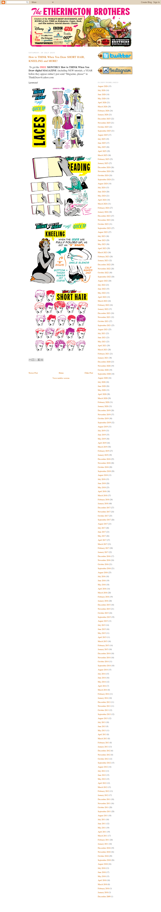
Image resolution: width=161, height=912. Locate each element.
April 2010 (102, 880)
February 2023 (103, 256)
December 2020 (104, 361)
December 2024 (104, 167)
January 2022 (103, 309)
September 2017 (104, 519)
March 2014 (102, 689)
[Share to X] (36, 359)
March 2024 (102, 203)
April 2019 (102, 442)
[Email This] (30, 359)
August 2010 (103, 864)
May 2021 (102, 341)
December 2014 (104, 653)
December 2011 (104, 799)
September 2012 (104, 762)
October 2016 (103, 564)
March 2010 (102, 884)
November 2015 (104, 608)
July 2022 (101, 284)
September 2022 (104, 276)
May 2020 (102, 390)
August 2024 (103, 183)
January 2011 (103, 843)
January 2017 (103, 552)
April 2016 (102, 588)
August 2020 (103, 377)
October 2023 (103, 224)
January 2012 (103, 795)
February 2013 (103, 742)
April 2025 (102, 151)
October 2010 (103, 856)
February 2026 (103, 110)
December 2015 (104, 604)
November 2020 (104, 365)
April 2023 (102, 248)
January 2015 (103, 649)
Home (61, 372)
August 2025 (103, 134)
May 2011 (102, 827)
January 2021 (103, 357)
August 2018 (103, 475)
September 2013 (104, 714)
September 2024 (104, 179)
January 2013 (103, 746)
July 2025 (101, 139)
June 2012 (102, 775)
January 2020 (103, 406)
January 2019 (103, 454)
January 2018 (103, 503)
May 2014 (102, 681)
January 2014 (103, 698)
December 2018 (104, 459)
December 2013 (104, 702)
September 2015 (104, 617)
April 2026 (102, 102)
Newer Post (33, 372)
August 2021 (103, 329)
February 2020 (103, 402)
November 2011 (104, 803)
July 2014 (101, 673)
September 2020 (104, 373)
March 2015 (102, 641)
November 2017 (104, 511)
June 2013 (102, 726)
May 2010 (102, 876)
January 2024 (103, 211)
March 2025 (102, 155)
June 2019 (102, 434)
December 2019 (104, 410)
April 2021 (102, 345)
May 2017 (102, 535)
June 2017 (102, 531)
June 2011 (102, 823)
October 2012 (103, 758)
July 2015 (101, 625)
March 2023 (102, 252)
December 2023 (104, 215)
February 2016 (103, 596)
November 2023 (104, 219)
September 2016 (104, 568)
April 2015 (102, 637)
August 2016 (103, 572)
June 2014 (102, 677)
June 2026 (102, 94)
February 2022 (103, 305)
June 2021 (102, 337)
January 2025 (103, 163)
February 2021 (103, 353)
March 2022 (102, 300)
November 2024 (104, 171)
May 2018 (102, 487)
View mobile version (61, 378)
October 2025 (103, 126)
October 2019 (103, 418)
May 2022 (102, 292)
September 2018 (104, 471)
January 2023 (103, 260)
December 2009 (104, 896)
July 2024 (101, 187)
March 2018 (102, 495)
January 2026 (103, 114)
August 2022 (103, 280)
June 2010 (102, 872)
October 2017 (103, 515)
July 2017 (101, 527)
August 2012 (103, 766)
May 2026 (102, 98)
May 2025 (102, 147)
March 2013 (102, 738)
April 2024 (102, 199)
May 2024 (102, 195)
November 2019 (104, 414)
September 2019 (104, 422)
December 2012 (104, 750)
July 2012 (101, 770)
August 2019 (103, 426)
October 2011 (103, 807)
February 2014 (103, 693)
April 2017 (102, 540)
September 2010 (104, 860)
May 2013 (102, 730)
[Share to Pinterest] (42, 359)
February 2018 (103, 499)
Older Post (89, 372)
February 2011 (103, 839)
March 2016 (102, 592)
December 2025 (104, 118)
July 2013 (101, 722)
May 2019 (102, 438)
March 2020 (102, 398)
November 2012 (104, 754)
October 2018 (103, 467)
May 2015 (102, 633)
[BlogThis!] (33, 359)
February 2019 (103, 450)
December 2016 (104, 556)
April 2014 (102, 685)
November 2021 (104, 317)
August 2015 (103, 620)
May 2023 (102, 244)
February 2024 (103, 207)
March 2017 (102, 544)
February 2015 (103, 645)
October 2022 (103, 272)
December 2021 (104, 313)
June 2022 (102, 288)
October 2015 (103, 612)
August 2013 (103, 718)
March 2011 (102, 835)
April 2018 (102, 491)
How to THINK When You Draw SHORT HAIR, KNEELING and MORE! (57, 59)
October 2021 (103, 321)
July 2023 (101, 236)
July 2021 (101, 333)
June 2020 (102, 386)
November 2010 (104, 851)
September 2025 (104, 130)
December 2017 (104, 507)
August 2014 (103, 669)
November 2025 (104, 122)
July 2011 (101, 819)
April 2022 (102, 296)
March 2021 (102, 349)
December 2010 (104, 847)
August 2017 (103, 523)
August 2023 (103, 232)
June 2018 (102, 483)
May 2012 (102, 778)
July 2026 (101, 90)
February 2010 (103, 888)
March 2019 (102, 446)
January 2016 (103, 600)
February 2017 (103, 548)
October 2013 (103, 710)
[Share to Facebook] (39, 359)
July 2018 (101, 479)
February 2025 (103, 159)
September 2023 (104, 228)
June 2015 (102, 629)
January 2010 (103, 892)
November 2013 (104, 706)
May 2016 (102, 584)
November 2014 (104, 657)
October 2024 (103, 175)
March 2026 (102, 106)
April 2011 (102, 831)
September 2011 (104, 811)
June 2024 (102, 191)
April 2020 (102, 394)
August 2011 (103, 815)
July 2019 (101, 430)
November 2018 (104, 463)
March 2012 (102, 787)
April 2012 (102, 783)
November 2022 (104, 268)
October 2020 (103, 369)
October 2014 (103, 661)
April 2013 (102, 734)
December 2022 (104, 264)
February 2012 (103, 791)
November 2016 (104, 560)
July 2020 (101, 382)
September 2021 (104, 325)
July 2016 (101, 576)
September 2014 (104, 665)
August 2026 (103, 86)
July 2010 (101, 868)
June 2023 (102, 240)
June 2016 (102, 580)
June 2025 (102, 142)
